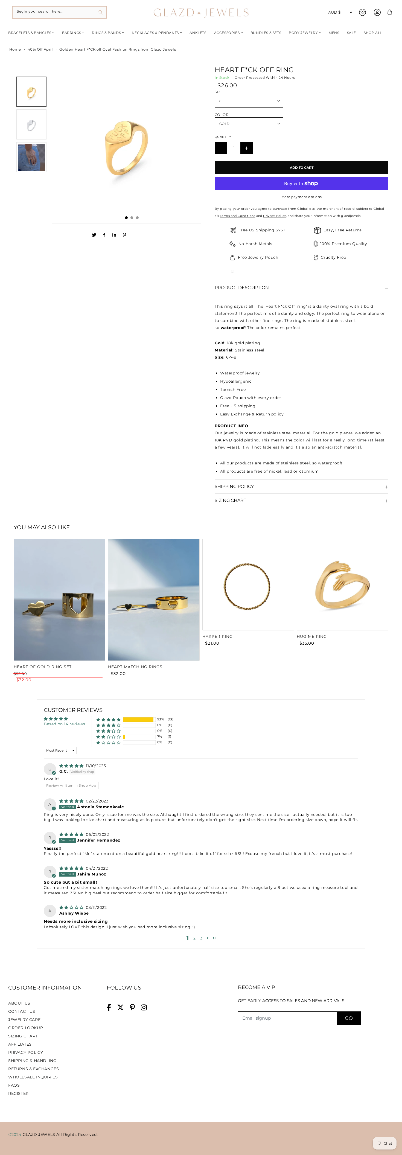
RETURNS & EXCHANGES (33, 1068)
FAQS (14, 1085)
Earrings (71, 33)
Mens (334, 33)
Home (14, 49)
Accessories (227, 33)
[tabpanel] (126, 144)
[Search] (100, 12)
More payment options (301, 197)
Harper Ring (217, 636)
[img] (72, 765)
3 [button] (201, 938)
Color (221, 114)
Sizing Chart (230, 500)
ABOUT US (19, 1003)
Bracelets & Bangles (29, 33)
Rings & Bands (106, 33)
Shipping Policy (234, 486)
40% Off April (40, 49)
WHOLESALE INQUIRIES (33, 1077)
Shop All (373, 33)
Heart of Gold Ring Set (43, 666)
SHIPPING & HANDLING (32, 1060)
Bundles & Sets (265, 33)
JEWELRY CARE (24, 1019)
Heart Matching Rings (135, 666)
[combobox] (59, 12)
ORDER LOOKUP (25, 1027)
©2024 (15, 1134)
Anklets (198, 33)
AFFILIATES (20, 1044)
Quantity (223, 137)
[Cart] (389, 12)
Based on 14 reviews (64, 723)
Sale (351, 33)
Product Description (242, 287)
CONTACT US (21, 1011)
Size (219, 92)
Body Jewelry (303, 33)
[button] (108, 719)
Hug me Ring (312, 636)
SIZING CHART (23, 1036)
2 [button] (194, 938)
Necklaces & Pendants (155, 33)
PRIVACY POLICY (25, 1052)
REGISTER (18, 1093)
